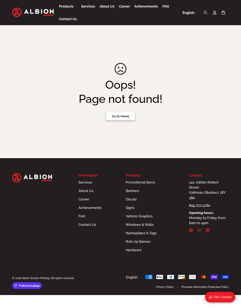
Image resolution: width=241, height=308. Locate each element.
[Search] (205, 12)
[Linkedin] (207, 230)
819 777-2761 (199, 205)
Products (66, 6)
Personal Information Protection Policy (205, 286)
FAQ (165, 6)
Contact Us (68, 19)
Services (88, 6)
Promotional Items (140, 182)
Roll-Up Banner (138, 242)
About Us (107, 6)
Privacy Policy (165, 286)
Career (124, 6)
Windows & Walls (140, 225)
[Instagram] (199, 230)
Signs (130, 208)
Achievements (146, 6)
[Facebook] (191, 230)
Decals (131, 199)
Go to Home (120, 116)
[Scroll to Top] (233, 287)
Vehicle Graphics (139, 216)
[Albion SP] (33, 12)
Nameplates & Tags (141, 233)
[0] (223, 12)
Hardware (134, 250)
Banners (132, 191)
